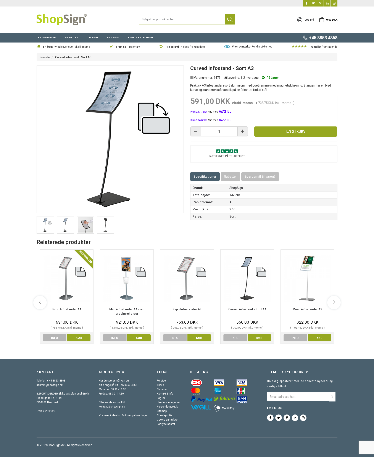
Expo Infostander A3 (187, 309)
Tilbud (160, 385)
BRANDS (113, 37)
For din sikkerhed (252, 46)
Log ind (161, 398)
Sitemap (162, 411)
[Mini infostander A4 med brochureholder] (126, 278)
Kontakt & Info (165, 393)
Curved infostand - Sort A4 (247, 309)
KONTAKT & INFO (140, 37)
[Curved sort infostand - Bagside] (105, 225)
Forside (45, 57)
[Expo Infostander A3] (187, 278)
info (54, 338)
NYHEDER (72, 37)
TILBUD (92, 37)
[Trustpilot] (227, 151)
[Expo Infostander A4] (66, 278)
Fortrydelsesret (166, 424)
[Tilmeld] (332, 396)
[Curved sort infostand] (85, 225)
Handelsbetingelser (168, 402)
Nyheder (162, 389)
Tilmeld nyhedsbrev (287, 372)
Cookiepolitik (164, 415)
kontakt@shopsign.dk (50, 385)
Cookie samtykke (167, 419)
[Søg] (230, 19)
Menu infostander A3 (307, 309)
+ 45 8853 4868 (56, 380)
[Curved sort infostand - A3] (65, 225)
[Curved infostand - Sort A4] (247, 278)
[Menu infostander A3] (307, 278)
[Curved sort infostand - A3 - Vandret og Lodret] (45, 225)
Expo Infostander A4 (66, 309)
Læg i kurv (295, 131)
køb (79, 338)
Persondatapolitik (167, 406)
